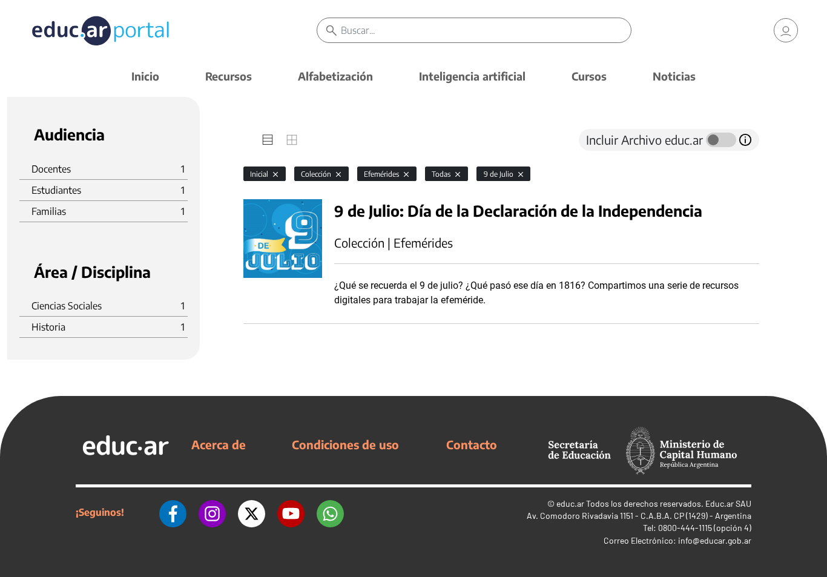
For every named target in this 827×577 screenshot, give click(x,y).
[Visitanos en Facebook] (172, 512)
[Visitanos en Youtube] (291, 512)
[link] (786, 30)
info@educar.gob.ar (714, 540)
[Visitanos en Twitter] (251, 512)
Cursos (589, 76)
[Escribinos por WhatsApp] (330, 512)
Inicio (145, 76)
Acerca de (218, 444)
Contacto (471, 444)
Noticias (674, 76)
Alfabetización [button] (335, 76)
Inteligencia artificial (472, 76)
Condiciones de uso (345, 444)
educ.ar (570, 503)
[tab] (267, 140)
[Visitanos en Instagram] (212, 512)
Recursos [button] (228, 76)
